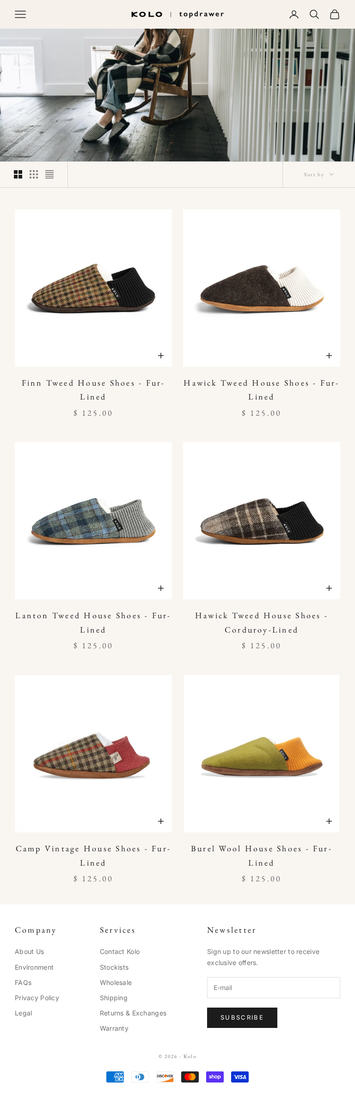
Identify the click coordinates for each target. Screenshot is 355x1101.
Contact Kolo (120, 951)
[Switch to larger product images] (18, 174)
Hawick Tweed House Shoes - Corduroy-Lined (261, 622)
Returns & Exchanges (133, 1013)
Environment (34, 967)
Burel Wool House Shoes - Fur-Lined (261, 855)
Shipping (114, 998)
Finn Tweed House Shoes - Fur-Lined (93, 389)
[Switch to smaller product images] (34, 174)
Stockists (114, 967)
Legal (23, 1013)
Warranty (114, 1028)
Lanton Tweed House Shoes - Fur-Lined (93, 622)
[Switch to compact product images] (49, 174)
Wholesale (116, 982)
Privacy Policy (37, 998)
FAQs (23, 982)
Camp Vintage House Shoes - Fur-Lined (93, 855)
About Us (29, 951)
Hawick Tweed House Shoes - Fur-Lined (261, 389)
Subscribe (242, 1017)
